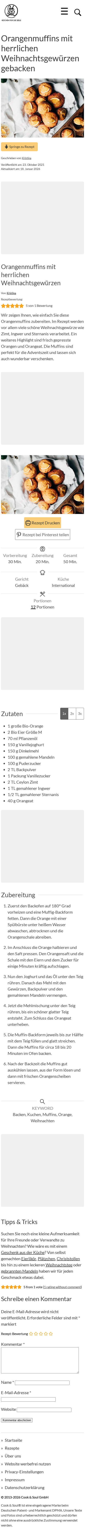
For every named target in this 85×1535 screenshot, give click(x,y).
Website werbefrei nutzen (28, 1463)
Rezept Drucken (45, 522)
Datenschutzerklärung (24, 1487)
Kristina (26, 158)
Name (7, 1382)
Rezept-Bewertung (14, 1334)
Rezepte (12, 1447)
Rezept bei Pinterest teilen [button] (45, 534)
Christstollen (68, 1258)
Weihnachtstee (59, 1264)
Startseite (13, 1440)
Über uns (13, 1455)
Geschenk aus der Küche (23, 1252)
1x (64, 713)
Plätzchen (46, 1258)
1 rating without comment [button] (62, 1287)
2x (72, 713)
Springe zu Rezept (21, 147)
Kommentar (13, 1344)
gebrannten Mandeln (19, 1270)
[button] (3, 305)
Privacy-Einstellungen (24, 1471)
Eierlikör (28, 1258)
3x (80, 713)
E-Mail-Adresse (16, 1392)
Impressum (15, 1479)
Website (8, 1409)
